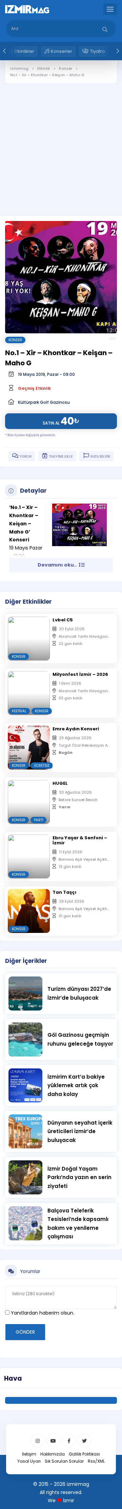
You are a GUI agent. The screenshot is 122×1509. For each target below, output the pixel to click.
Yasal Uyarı (29, 1461)
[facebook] (69, 1440)
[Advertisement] (61, 144)
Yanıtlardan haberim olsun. (41, 1312)
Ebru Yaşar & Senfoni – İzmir (80, 840)
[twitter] (84, 1440)
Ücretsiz (41, 765)
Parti (38, 820)
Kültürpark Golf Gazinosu (44, 402)
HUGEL (60, 783)
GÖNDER (25, 1332)
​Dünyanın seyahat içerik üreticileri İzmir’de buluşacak (80, 1131)
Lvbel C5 (63, 620)
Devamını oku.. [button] (58, 564)
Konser (15, 340)
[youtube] (53, 1440)
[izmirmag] (27, 8)
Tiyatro (97, 51)
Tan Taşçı (64, 892)
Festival (19, 711)
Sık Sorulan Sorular (64, 1461)
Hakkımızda (52, 1454)
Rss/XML (96, 1461)
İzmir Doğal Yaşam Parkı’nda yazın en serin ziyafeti (79, 1177)
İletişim (29, 1454)
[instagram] (37, 1440)
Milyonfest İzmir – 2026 (80, 674)
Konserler (61, 51)
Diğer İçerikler (26, 961)
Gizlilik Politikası (84, 1454)
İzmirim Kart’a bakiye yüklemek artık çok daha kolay (76, 1085)
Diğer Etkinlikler (28, 602)
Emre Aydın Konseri (76, 729)
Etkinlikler (24, 51)
